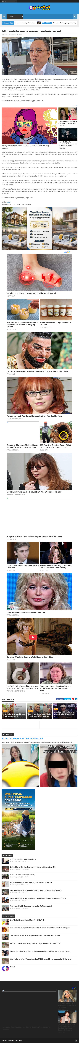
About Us (12, 967)
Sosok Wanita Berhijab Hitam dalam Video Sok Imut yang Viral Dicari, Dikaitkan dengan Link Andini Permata (40, 951)
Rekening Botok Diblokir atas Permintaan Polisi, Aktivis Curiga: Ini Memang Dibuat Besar (64, 714)
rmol (8, 202)
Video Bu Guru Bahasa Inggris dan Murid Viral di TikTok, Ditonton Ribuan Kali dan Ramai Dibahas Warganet (40, 928)
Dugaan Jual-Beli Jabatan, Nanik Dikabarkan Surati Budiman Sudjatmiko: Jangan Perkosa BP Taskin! (38, 898)
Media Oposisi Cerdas (16, 1040)
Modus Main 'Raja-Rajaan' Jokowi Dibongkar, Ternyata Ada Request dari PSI (14, 715)
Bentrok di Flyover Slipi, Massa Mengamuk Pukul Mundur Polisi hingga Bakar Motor (33, 867)
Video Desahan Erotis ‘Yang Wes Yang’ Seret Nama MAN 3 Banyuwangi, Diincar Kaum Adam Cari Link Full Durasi (40, 959)
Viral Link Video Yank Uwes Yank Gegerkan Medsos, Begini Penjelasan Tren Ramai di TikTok (35, 943)
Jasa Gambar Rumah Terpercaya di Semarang (26, 23)
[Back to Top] (76, 1041)
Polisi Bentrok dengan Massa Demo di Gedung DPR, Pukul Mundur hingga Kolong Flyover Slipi (36, 890)
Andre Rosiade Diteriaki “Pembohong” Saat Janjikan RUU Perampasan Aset (31, 906)
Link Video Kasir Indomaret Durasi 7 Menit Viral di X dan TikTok (22, 738)
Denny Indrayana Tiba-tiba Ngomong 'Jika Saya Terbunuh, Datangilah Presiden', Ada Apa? (39, 715)
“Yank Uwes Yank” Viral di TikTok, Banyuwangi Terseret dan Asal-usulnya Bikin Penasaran (35, 935)
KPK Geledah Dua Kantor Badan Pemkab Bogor (23, 859)
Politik (47, 23)
